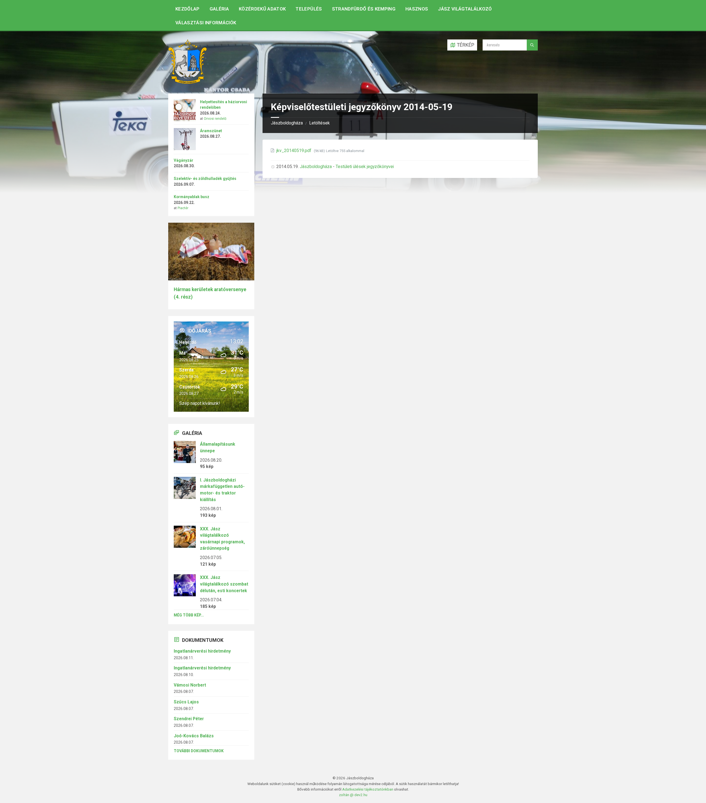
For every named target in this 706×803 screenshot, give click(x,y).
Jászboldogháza (287, 123)
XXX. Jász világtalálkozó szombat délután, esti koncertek (224, 584)
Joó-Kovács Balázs (194, 735)
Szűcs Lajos (186, 701)
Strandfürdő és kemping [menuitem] (363, 9)
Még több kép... (189, 615)
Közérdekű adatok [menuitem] (262, 9)
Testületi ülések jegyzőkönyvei (365, 166)
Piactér (183, 208)
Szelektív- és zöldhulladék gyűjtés (205, 178)
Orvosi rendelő (215, 119)
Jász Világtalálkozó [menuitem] (465, 9)
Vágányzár (183, 160)
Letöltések (319, 123)
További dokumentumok (199, 751)
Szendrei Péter (189, 718)
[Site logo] (187, 82)
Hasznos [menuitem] (416, 9)
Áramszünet (211, 131)
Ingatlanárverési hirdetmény (202, 651)
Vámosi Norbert (190, 685)
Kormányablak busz (191, 197)
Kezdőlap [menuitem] (187, 9)
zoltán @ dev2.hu (353, 795)
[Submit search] (532, 44)
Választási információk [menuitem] (205, 22)
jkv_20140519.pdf (294, 150)
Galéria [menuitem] (219, 9)
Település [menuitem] (309, 9)
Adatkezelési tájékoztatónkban (367, 789)
